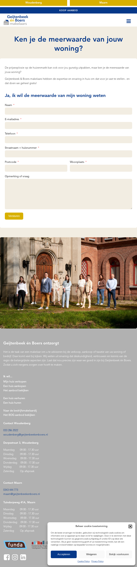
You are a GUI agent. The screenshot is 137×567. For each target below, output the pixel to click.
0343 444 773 (10, 490)
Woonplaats (77, 162)
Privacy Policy (97, 561)
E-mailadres (12, 119)
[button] (130, 526)
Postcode (10, 162)
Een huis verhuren (14, 398)
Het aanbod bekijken (16, 390)
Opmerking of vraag (17, 176)
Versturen (14, 216)
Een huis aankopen (14, 386)
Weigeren (91, 554)
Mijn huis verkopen (14, 381)
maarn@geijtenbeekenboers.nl (21, 494)
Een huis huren (12, 403)
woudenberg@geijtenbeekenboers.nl (25, 435)
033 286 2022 (10, 430)
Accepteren (63, 554)
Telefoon (10, 133)
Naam (8, 105)
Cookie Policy (84, 561)
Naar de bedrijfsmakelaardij (20, 410)
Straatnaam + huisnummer (21, 148)
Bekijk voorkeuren (119, 554)
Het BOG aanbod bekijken (19, 415)
